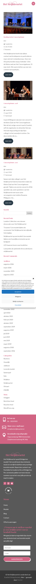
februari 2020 (8, 320)
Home (5, 505)
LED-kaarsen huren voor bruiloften (16, 245)
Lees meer (8, 74)
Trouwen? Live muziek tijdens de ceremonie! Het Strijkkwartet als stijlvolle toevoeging (18, 230)
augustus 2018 (9, 347)
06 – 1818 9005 (12, 421)
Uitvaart (6, 386)
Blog (5, 514)
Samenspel (8, 116)
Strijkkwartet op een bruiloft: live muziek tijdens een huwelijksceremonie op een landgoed (17, 239)
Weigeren (18, 296)
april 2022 (7, 313)
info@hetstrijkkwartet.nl (15, 429)
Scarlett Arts (8, 44)
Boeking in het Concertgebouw (14, 37)
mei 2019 (7, 340)
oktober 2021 (8, 316)
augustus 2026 (9, 264)
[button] (33, 278)
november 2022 (9, 309)
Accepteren (18, 291)
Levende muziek (9, 369)
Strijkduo (7, 379)
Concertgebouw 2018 (11, 103)
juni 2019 (7, 337)
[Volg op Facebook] (4, 483)
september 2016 (9, 351)
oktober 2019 (8, 323)
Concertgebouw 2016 (11, 162)
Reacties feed (8, 405)
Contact (6, 518)
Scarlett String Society (12, 577)
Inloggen (7, 398)
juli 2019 (6, 334)
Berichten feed (9, 401)
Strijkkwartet (8, 383)
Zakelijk (6, 390)
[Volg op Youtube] (11, 483)
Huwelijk (7, 362)
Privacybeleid (18, 305)
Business (8, 49)
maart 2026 (7, 268)
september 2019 (9, 327)
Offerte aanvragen (9, 522)
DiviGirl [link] (19, 580)
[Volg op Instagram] (8, 483)
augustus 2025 (9, 275)
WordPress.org (9, 408)
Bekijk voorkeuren (18, 301)
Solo (5, 376)
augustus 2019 (9, 330)
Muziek (6, 509)
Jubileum (7, 366)
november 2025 (9, 271)
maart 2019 (7, 344)
